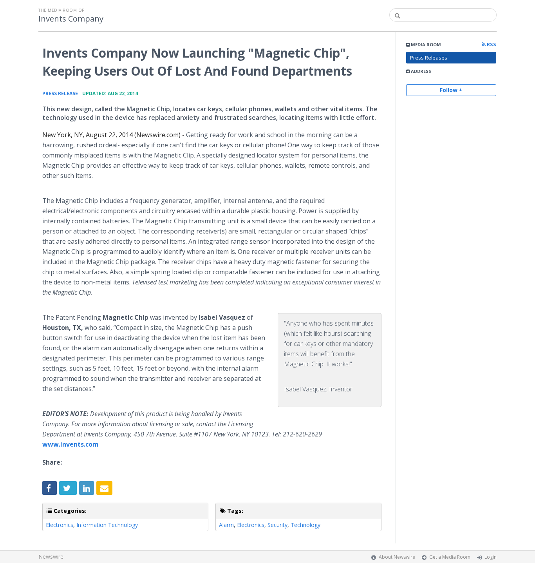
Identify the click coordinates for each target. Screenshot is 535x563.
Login (490, 557)
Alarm (226, 525)
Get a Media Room (449, 557)
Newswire (50, 556)
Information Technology (107, 525)
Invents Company (70, 19)
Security (277, 525)
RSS (491, 44)
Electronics (59, 525)
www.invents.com (70, 444)
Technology (305, 525)
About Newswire (397, 557)
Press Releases (428, 57)
